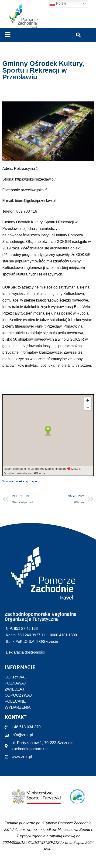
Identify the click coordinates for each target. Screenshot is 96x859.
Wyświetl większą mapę (19, 481)
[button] (7, 35)
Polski (60, 3)
